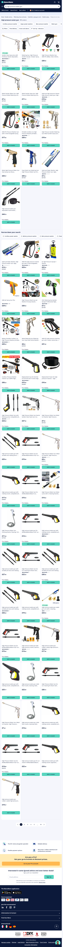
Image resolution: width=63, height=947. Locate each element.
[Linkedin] (2, 907)
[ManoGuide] (57, 942)
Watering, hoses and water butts (22, 17)
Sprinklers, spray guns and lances (36, 17)
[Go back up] (56, 927)
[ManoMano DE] (10, 926)
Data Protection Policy (32, 942)
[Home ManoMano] (26, 2)
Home (2, 17)
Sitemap (14, 942)
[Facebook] (6, 907)
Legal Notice (21, 942)
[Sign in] (55, 2)
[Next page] (44, 824)
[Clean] (59, 6)
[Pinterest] (14, 907)
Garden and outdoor (10, 17)
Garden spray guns (46, 17)
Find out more (42, 882)
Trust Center (43, 942)
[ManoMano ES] (14, 926)
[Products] (2, 6)
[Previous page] (17, 824)
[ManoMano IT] (6, 926)
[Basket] (58, 2)
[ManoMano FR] (2, 926)
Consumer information (31, 945)
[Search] (6, 6)
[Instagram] (10, 907)
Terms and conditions (54, 942)
